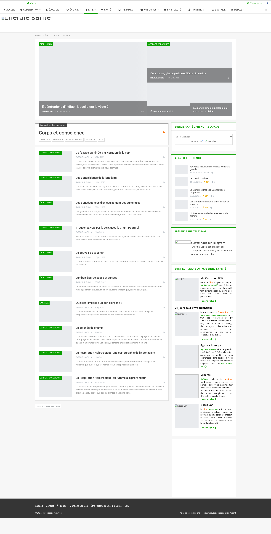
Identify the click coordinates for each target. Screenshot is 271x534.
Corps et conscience (158, 44)
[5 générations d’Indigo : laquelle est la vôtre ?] (92, 79)
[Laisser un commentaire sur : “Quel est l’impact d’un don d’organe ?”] (164, 307)
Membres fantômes (74, 140)
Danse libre (45, 140)
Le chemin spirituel (199, 178)
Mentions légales (79, 506)
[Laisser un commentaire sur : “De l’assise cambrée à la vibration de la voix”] (164, 157)
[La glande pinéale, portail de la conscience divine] (211, 99)
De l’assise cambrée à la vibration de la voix (103, 152)
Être (90, 9)
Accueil (10, 9)
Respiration (91, 140)
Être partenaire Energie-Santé (106, 506)
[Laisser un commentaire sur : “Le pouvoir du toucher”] (164, 257)
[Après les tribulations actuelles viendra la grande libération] (181, 169)
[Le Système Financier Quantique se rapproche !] (181, 193)
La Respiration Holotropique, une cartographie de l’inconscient (115, 352)
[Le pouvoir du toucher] (55, 261)
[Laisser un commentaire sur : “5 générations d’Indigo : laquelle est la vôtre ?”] (142, 111)
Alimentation (30, 9)
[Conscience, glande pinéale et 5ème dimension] (190, 62)
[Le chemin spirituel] (181, 181)
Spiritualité (174, 9)
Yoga (101, 140)
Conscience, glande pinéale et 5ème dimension (178, 73)
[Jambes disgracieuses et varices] (55, 286)
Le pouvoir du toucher (90, 252)
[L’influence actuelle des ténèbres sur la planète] (181, 216)
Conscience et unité (161, 111)
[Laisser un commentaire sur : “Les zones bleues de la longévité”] (164, 182)
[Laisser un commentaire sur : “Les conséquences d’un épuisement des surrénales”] (164, 207)
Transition (197, 9)
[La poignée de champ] (55, 336)
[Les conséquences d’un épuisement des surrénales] (55, 211)
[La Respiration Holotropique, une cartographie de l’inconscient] (55, 361)
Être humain (46, 44)
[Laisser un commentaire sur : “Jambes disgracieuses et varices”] (164, 282)
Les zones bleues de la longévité (96, 177)
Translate (212, 141)
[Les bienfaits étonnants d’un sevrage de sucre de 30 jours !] (181, 204)
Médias (238, 9)
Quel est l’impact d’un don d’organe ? (99, 302)
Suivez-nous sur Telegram (208, 243)
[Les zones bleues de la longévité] (55, 186)
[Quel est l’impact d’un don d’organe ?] (55, 311)
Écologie (54, 9)
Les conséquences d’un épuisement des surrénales (108, 202)
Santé (107, 9)
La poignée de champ (89, 327)
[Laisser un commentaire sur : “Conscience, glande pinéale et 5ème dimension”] (228, 77)
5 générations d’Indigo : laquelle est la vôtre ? (75, 107)
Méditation (58, 140)
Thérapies (127, 9)
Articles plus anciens (49, 406)
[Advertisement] (204, 471)
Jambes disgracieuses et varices (96, 277)
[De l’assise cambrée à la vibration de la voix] (55, 161)
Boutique (220, 9)
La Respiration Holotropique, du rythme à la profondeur (111, 377)
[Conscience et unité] (168, 99)
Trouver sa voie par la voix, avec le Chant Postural (107, 227)
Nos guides (150, 9)
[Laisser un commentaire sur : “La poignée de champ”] (164, 332)
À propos (61, 506)
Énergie (74, 9)
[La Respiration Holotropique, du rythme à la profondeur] (55, 386)
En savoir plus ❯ (208, 301)
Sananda (44, 303)
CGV (127, 506)
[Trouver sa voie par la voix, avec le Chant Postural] (55, 236)
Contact (33, 3)
